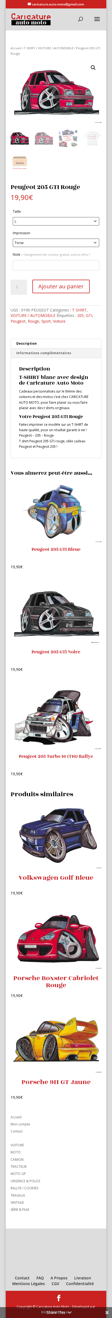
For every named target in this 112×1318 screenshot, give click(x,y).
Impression (21, 233)
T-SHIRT (29, 48)
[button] (93, 68)
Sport (46, 321)
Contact (17, 1131)
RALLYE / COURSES (24, 1188)
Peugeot (18, 321)
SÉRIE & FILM (20, 1209)
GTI (89, 315)
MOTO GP (18, 1173)
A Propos (59, 1277)
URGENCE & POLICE (25, 1181)
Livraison (82, 1277)
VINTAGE (17, 1202)
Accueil (16, 48)
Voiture (59, 321)
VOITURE (17, 1145)
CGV (55, 1283)
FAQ (40, 1277)
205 (80, 315)
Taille (17, 211)
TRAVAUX (18, 1195)
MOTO (16, 1152)
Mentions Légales (28, 1283)
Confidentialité (80, 1283)
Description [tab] (26, 343)
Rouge (33, 321)
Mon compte (20, 1124)
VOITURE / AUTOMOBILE (55, 48)
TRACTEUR (19, 1166)
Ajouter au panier (61, 286)
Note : (51, 254)
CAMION (17, 1159)
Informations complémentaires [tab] (43, 353)
